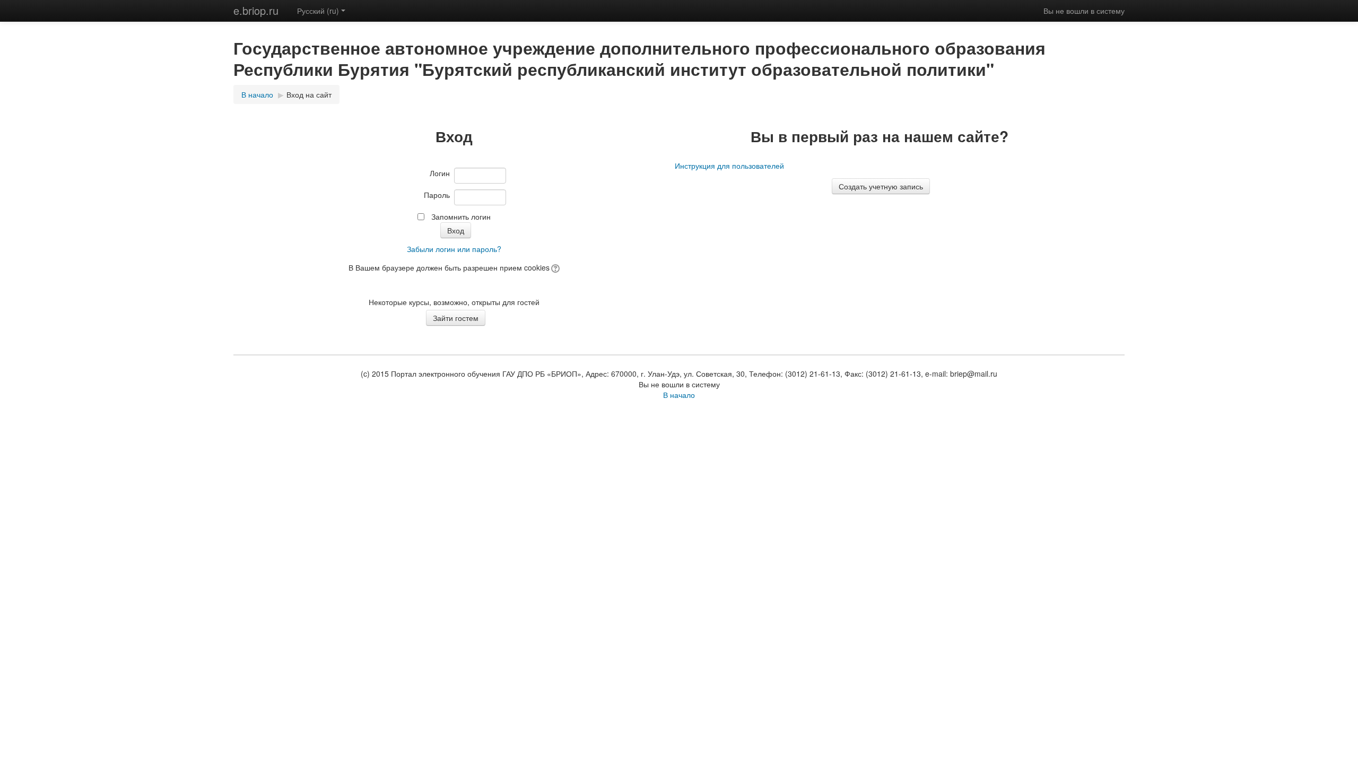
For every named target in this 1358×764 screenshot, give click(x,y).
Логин (440, 173)
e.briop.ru (255, 10)
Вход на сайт (309, 94)
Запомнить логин (461, 216)
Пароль (437, 194)
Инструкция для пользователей (729, 165)
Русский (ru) (318, 10)
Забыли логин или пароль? (454, 249)
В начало (257, 94)
